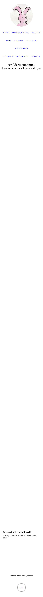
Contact (35, 56)
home (5, 32)
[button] (21, 587)
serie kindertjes (14, 40)
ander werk (21, 48)
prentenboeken (20, 32)
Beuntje (36, 32)
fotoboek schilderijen (15, 56)
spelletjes (31, 40)
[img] (21, 15)
